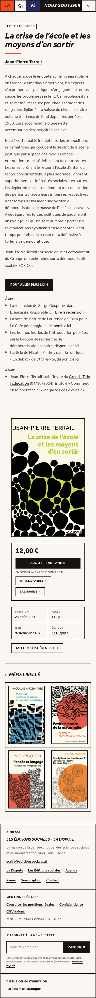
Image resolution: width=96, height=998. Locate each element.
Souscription (31, 880)
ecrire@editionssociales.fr (27, 861)
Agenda (71, 870)
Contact (52, 880)
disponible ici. (60, 326)
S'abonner (76, 947)
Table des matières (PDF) (35, 649)
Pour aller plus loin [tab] (29, 285)
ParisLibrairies (35, 581)
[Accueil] (20, 5)
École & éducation (20, 26)
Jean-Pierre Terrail (23, 62)
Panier (11, 880)
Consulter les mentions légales (30, 904)
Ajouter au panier (47, 563)
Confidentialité (71, 904)
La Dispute (14, 870)
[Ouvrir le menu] (89, 5)
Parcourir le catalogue (23, 989)
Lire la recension (69, 312)
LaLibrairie (32, 592)
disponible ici (68, 359)
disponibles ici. (67, 346)
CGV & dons (15, 911)
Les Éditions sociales (44, 870)
